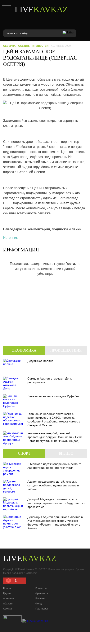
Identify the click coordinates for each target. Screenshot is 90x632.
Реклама (40, 598)
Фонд (38, 603)
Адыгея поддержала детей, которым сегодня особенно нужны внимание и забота (53, 485)
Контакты (41, 588)
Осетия (7, 608)
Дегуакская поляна (40, 360)
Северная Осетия (16, 45)
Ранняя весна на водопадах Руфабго (53, 396)
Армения (8, 598)
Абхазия (8, 603)
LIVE (41, 9)
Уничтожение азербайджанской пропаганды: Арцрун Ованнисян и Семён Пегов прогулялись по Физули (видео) (55, 437)
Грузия (7, 593)
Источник (10, 237)
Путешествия (40, 45)
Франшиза (41, 593)
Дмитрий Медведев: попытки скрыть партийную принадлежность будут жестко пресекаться (56, 503)
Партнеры (41, 608)
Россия (7, 588)
